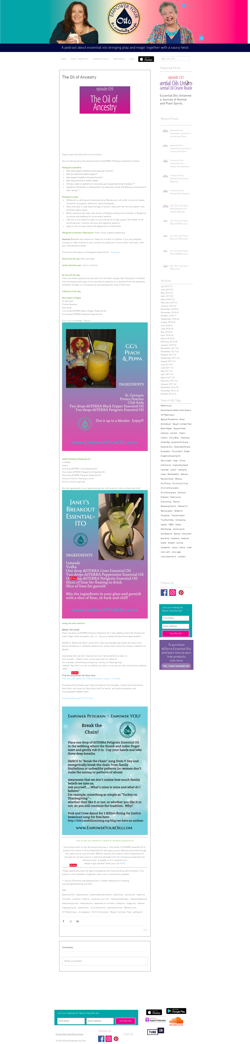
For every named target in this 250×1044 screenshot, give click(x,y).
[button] (165, 494)
